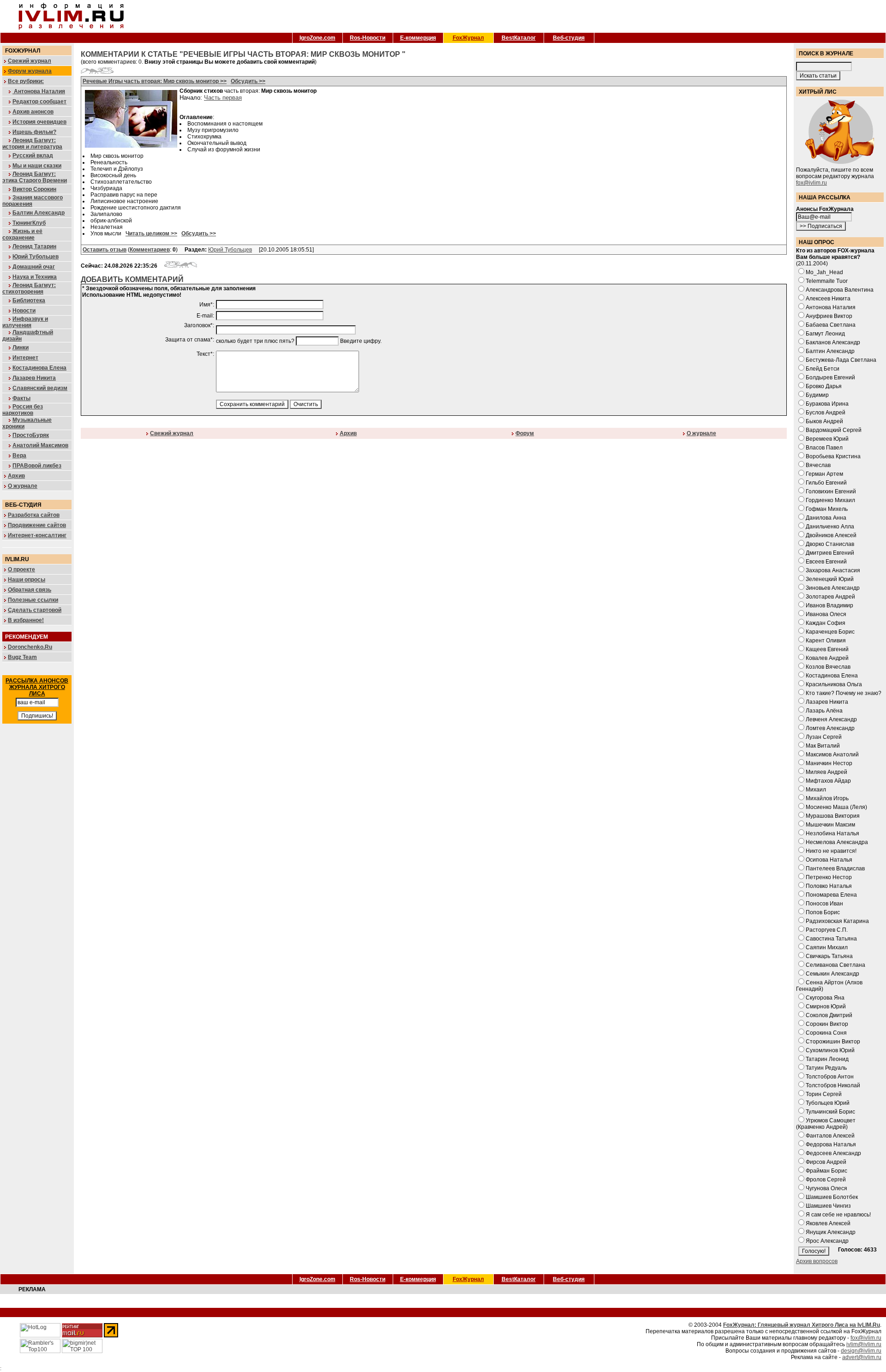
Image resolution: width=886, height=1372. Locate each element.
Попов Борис (823, 912)
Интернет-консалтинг (37, 535)
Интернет (25, 357)
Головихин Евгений (831, 491)
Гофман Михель (827, 509)
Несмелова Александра (837, 842)
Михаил (816, 789)
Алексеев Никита (828, 298)
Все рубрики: (26, 81)
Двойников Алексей (831, 535)
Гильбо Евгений (826, 482)
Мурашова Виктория (833, 816)
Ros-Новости (367, 38)
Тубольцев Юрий (828, 1103)
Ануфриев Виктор (829, 316)
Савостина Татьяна (831, 938)
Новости (24, 310)
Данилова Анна (826, 518)
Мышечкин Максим (830, 824)
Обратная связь (29, 590)
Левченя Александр (831, 719)
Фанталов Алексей (830, 1135)
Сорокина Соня (826, 1033)
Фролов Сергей (826, 1179)
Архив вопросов (817, 1261)
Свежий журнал (29, 61)
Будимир (817, 395)
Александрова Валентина (840, 290)
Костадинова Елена (39, 368)
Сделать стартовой (34, 610)
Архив (16, 476)
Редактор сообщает (39, 101)
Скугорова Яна (825, 998)
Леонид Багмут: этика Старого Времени (34, 177)
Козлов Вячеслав (828, 667)
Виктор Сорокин (34, 189)
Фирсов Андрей (826, 1162)
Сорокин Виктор (827, 1024)
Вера (19, 455)
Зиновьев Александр (833, 588)
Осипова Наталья (829, 860)
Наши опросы (26, 579)
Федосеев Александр (833, 1153)
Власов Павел (824, 447)
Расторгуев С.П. (827, 930)
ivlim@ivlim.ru (863, 1344)
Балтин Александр (38, 213)
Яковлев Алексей (828, 1223)
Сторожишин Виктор (833, 1041)
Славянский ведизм (39, 388)
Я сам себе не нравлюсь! (838, 1214)
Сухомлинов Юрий (830, 1050)
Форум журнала (30, 71)
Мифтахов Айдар (828, 781)
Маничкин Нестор (829, 763)
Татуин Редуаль (826, 1068)
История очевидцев (39, 122)
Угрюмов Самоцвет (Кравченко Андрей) (826, 1123)
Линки (20, 347)
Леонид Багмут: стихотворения (29, 288)
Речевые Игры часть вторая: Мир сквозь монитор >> (155, 81)
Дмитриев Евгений (830, 553)
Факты (21, 398)
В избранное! (26, 620)
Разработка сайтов (34, 515)
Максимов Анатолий (832, 754)
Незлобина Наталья (832, 833)
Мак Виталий (823, 746)
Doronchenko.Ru (30, 647)
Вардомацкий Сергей (834, 430)
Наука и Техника (34, 277)
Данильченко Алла (830, 526)
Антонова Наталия (38, 91)
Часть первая (223, 97)
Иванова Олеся (826, 614)
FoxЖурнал (468, 38)
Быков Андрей (824, 421)
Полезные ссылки (33, 600)
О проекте (21, 569)
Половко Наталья (829, 886)
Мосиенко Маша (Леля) (836, 807)
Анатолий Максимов (40, 445)
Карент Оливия (826, 640)
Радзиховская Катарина (837, 921)
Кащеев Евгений (827, 649)
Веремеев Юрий (827, 439)
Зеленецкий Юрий (830, 579)
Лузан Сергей (824, 737)
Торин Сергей (824, 1094)
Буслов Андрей (825, 412)
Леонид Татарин (34, 246)
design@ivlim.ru (861, 1351)
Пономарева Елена (831, 895)
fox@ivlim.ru (811, 183)
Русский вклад (32, 155)
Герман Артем (824, 474)
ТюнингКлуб (29, 223)
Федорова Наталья (831, 1144)
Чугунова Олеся (826, 1188)
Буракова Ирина (827, 404)
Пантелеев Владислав (835, 868)
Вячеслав (818, 465)
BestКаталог (519, 38)
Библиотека (28, 300)
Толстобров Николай (833, 1085)
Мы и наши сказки (36, 165)
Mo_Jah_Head (824, 272)
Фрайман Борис (826, 1171)
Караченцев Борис (830, 632)
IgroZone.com (317, 38)
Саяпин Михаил (827, 947)
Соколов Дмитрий (829, 1015)
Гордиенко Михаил (830, 500)
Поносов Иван (824, 903)
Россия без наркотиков (22, 409)
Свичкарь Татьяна (829, 956)
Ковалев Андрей (827, 658)
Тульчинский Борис (830, 1111)
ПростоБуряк (30, 435)
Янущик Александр (831, 1232)
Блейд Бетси (822, 368)
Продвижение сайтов (37, 525)
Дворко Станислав (830, 544)
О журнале (22, 486)
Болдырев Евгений (830, 377)
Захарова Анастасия (833, 570)
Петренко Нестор (829, 877)
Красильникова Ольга (834, 684)
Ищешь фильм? (34, 132)
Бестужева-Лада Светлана (841, 360)
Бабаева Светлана (831, 325)
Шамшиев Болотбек (832, 1197)
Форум (524, 433)
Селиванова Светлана (835, 965)
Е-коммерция (418, 38)
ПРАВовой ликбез (36, 465)
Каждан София (825, 623)
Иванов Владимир (829, 605)
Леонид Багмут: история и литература (32, 143)
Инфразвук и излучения (25, 322)
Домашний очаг (33, 267)
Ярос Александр (827, 1241)
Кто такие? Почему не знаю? (843, 693)
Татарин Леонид (827, 1059)
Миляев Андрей (826, 772)
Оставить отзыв (104, 249)
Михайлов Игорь (827, 798)
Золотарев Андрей (830, 596)
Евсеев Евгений (826, 561)
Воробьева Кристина (833, 456)
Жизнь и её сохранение (22, 234)
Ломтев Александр (830, 728)
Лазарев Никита (34, 378)
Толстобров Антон (830, 1076)
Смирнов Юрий (826, 1006)
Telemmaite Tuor (827, 281)
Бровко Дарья (824, 386)
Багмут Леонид (825, 333)
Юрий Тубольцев (35, 256)
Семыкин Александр (832, 974)
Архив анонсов (33, 111)
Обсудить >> (248, 81)
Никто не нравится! (831, 851)
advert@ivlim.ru (861, 1357)
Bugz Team (22, 657)
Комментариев (150, 249)
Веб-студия (569, 38)
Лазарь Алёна (824, 710)
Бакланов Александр (833, 342)
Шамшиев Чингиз (828, 1206)
